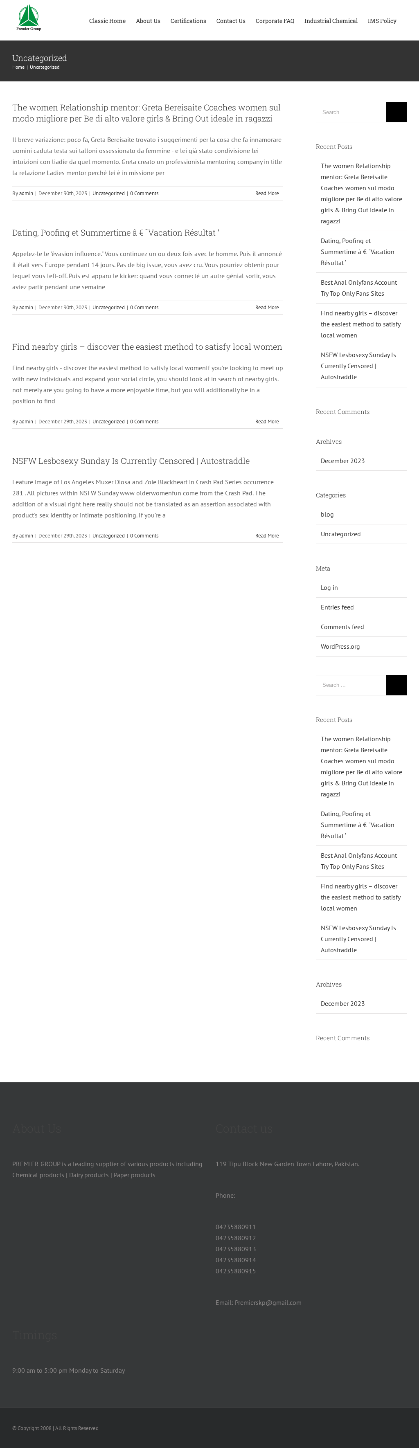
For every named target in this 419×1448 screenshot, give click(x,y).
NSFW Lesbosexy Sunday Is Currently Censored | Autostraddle (131, 460)
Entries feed (337, 607)
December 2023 (343, 460)
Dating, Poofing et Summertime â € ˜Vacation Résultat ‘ (115, 232)
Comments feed (342, 627)
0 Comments (144, 193)
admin (26, 193)
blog (327, 514)
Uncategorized (108, 193)
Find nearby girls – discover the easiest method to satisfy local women (147, 346)
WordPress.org (340, 646)
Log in (329, 587)
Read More (267, 193)
